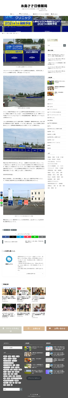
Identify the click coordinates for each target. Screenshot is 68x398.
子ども (53, 172)
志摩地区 (49, 174)
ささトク (51, 103)
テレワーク (58, 161)
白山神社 (53, 176)
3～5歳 (61, 157)
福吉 (62, 176)
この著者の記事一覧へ (31, 273)
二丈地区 (61, 168)
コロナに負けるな (51, 161)
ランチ (61, 165)
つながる (51, 106)
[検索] (65, 0)
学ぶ (50, 126)
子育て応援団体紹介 (53, 123)
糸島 (54, 179)
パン (58, 165)
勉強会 (49, 172)
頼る (50, 148)
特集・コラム (52, 131)
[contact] (63, 0)
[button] (5, 237)
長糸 (49, 187)
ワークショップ (51, 168)
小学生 (57, 172)
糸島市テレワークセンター (53, 181)
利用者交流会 (50, 170)
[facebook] (56, 0)
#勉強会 (49, 157)
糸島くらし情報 (6, 26)
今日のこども (52, 117)
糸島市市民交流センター (52, 183)
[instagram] (60, 0)
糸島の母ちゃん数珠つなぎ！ (55, 137)
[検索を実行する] (64, 45)
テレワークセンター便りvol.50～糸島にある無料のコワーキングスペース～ (56, 59)
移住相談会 (50, 179)
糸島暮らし (50, 185)
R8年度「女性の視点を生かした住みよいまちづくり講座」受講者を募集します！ (56, 55)
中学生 (56, 168)
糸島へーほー (13, 26)
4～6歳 (49, 159)
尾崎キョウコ (9, 264)
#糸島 (53, 157)
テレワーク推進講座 (52, 165)
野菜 (64, 185)
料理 (58, 174)
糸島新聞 (60, 183)
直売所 (58, 176)
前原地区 (59, 170)
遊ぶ (50, 145)
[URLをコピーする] (42, 237)
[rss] (61, 0)
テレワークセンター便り (52, 163)
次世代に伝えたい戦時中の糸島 (55, 128)
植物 (61, 174)
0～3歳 (57, 157)
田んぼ (49, 176)
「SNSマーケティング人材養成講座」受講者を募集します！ (56, 63)
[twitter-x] (58, 0)
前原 (55, 170)
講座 (60, 185)
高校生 (52, 187)
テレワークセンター (53, 109)
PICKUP (53, 159)
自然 (54, 185)
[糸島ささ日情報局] (34, 7)
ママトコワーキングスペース (55, 114)
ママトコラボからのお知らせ (55, 112)
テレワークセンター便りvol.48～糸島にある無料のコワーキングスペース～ (56, 71)
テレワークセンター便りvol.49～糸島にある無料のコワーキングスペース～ (56, 67)
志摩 (61, 172)
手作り (54, 174)
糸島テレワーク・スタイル (54, 142)
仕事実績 (51, 120)
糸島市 (58, 179)
